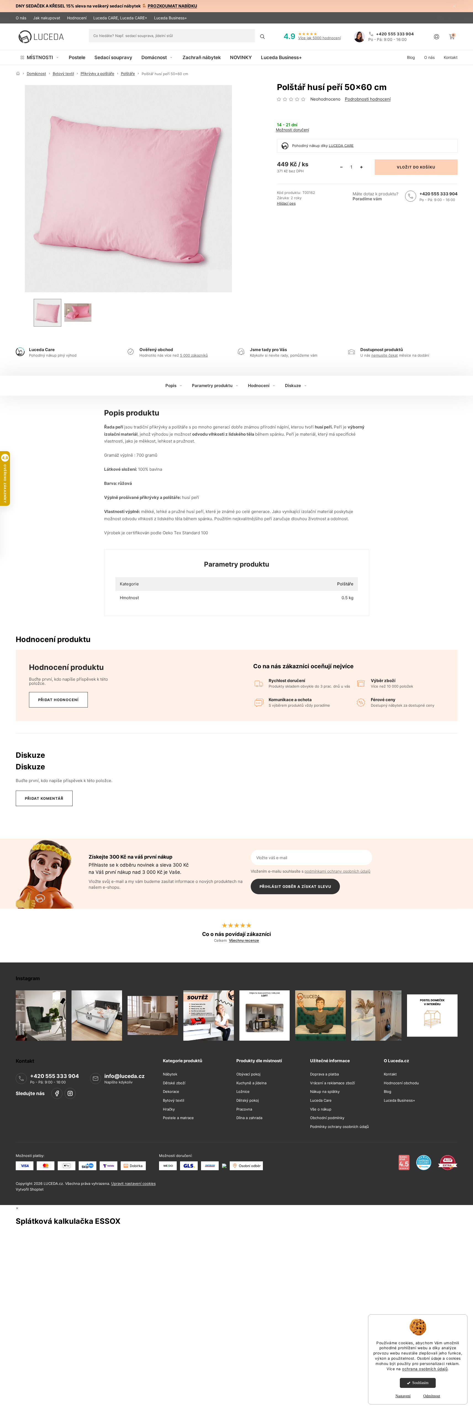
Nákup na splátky (325, 1092)
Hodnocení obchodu (401, 1083)
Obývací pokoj (248, 1074)
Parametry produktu (212, 385)
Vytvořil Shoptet (30, 1189)
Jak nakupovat (46, 17)
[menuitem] (40, 57)
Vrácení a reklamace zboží (332, 1083)
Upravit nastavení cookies (133, 1184)
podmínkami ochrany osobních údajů (337, 871)
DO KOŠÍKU (424, 167)
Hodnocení (76, 17)
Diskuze (293, 385)
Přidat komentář (44, 798)
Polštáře (345, 583)
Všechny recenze (244, 940)
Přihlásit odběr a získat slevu (295, 886)
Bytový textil (173, 1100)
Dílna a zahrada (249, 1118)
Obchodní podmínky (327, 1118)
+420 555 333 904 (438, 193)
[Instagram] (70, 1093)
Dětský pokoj (247, 1100)
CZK (441, 17)
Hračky (169, 1109)
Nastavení (403, 1396)
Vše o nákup (320, 1109)
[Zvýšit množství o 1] (361, 167)
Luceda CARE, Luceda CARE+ (120, 17)
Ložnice (243, 1092)
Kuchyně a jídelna (251, 1083)
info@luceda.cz (124, 1076)
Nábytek (170, 1074)
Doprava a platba (324, 1074)
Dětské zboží (174, 1083)
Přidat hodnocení (58, 700)
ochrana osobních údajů (425, 1369)
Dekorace (171, 1092)
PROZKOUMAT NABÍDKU (172, 6)
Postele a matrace (178, 1118)
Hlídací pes (286, 203)
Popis (170, 385)
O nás (21, 17)
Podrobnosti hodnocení (368, 99)
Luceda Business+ (170, 17)
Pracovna (244, 1109)
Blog (387, 1092)
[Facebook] (56, 1093)
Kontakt (390, 1074)
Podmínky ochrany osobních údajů (339, 1127)
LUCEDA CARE (341, 145)
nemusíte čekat (384, 355)
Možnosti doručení (292, 130)
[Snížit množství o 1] (341, 167)
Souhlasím (420, 1383)
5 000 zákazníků (194, 355)
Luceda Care (321, 1100)
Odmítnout (431, 1396)
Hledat (262, 36)
